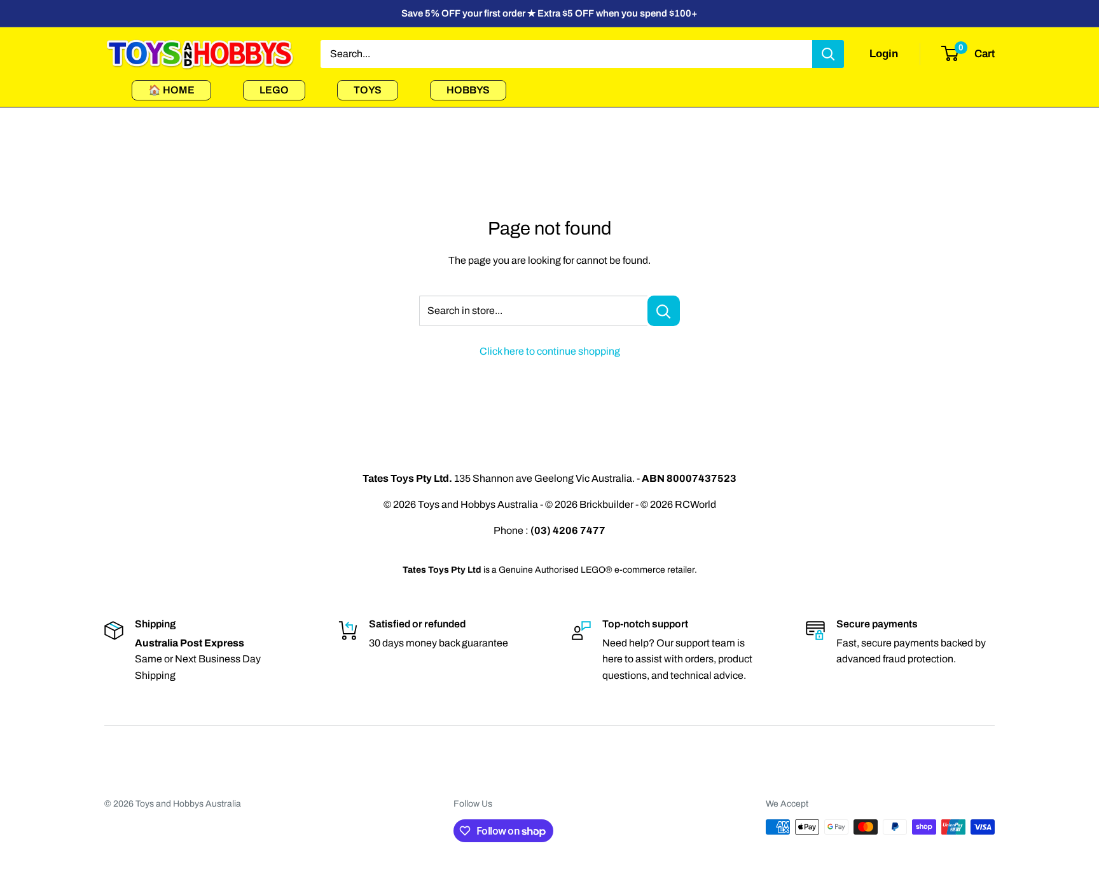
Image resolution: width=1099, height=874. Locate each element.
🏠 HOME (171, 90)
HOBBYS (468, 90)
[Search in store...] (663, 311)
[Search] (828, 54)
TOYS (368, 90)
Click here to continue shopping (550, 351)
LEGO (274, 90)
